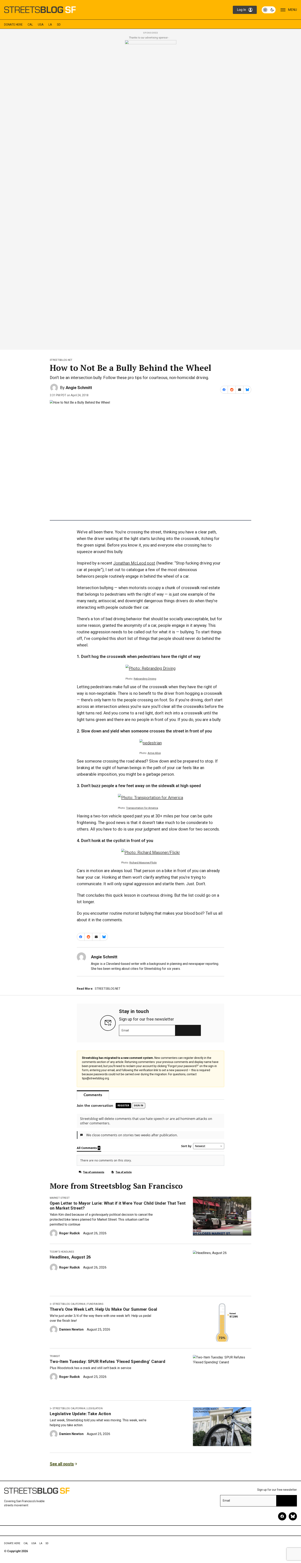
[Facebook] (282, 1516)
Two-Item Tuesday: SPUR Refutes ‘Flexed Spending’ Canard (107, 1361)
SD (59, 24)
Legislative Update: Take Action (80, 1413)
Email (125, 1030)
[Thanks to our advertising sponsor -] (150, 193)
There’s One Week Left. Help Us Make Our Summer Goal (103, 1309)
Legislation (95, 1408)
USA (41, 24)
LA (50, 24)
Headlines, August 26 (70, 1257)
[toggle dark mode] (269, 9)
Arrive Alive (154, 753)
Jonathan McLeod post (134, 563)
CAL (30, 24)
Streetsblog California (69, 1304)
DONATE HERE (13, 24)
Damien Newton (71, 1329)
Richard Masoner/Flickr (143, 862)
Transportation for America (142, 807)
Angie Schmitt (79, 387)
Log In (241, 10)
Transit (55, 1356)
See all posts (62, 1463)
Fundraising (95, 1304)
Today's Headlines (62, 1252)
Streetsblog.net (61, 360)
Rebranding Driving (145, 678)
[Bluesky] (293, 1516)
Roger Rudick (69, 1233)
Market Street (60, 1198)
